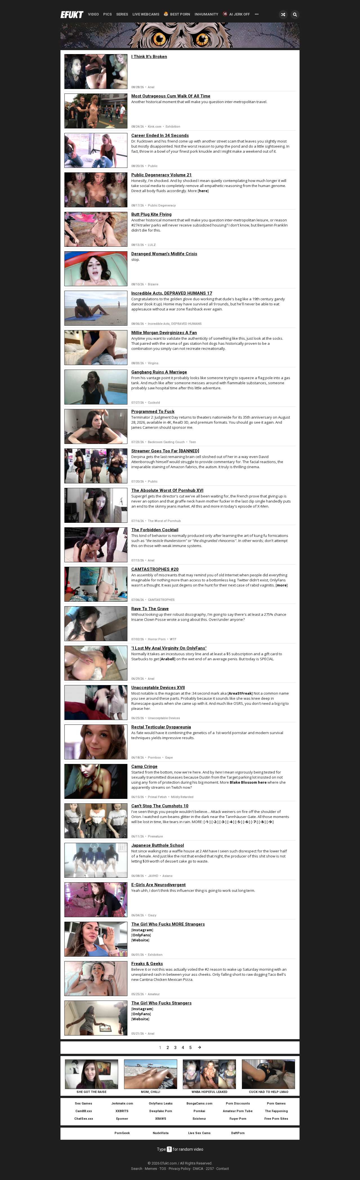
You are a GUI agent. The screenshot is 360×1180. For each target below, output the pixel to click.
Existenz (199, 1119)
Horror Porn (157, 639)
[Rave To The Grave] (95, 623)
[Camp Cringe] (95, 781)
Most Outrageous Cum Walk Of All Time (170, 96)
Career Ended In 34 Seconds (160, 135)
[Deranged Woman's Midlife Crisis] (95, 268)
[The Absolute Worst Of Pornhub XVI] (95, 505)
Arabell (167, 658)
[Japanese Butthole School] (95, 860)
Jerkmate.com (122, 1103)
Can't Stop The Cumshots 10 (159, 805)
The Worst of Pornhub (164, 521)
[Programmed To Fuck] (95, 426)
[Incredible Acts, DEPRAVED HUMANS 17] (95, 308)
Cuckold (154, 403)
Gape (169, 757)
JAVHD (153, 876)
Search (136, 1168)
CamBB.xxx (83, 1111)
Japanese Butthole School (157, 845)
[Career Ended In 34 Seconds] (95, 150)
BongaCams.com (199, 1103)
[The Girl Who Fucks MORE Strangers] (95, 939)
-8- (262, 821)
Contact (222, 1168)
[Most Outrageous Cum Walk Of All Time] (95, 111)
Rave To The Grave (150, 608)
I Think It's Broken (149, 56)
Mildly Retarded (182, 797)
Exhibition (173, 126)
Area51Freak (240, 693)
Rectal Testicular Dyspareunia (161, 727)
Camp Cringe (144, 766)
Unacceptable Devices (164, 718)
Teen (192, 442)
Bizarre (153, 284)
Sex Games (83, 1103)
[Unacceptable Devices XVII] (95, 702)
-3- (222, 821)
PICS (107, 14)
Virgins (153, 363)
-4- (230, 821)
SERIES (122, 14)
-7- (254, 821)
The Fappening (276, 1111)
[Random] (283, 14)
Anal (151, 87)
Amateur (154, 994)
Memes (151, 1168)
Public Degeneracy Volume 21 (161, 174)
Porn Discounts (238, 1103)
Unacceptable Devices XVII (158, 687)
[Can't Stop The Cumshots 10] (95, 820)
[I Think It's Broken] (95, 71)
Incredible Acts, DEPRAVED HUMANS (175, 324)
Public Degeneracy (162, 205)
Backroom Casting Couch (166, 442)
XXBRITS (122, 1111)
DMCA (198, 1168)
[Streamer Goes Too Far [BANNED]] (95, 465)
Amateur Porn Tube (238, 1111)
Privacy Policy (179, 1168)
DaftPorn (238, 1133)
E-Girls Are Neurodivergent (158, 884)
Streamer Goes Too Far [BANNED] (165, 451)
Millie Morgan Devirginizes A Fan (164, 332)
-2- (215, 821)
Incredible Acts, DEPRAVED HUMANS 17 (171, 293)
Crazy (152, 915)
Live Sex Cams (199, 1133)
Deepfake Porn (160, 1111)
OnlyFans (141, 934)
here (203, 190)
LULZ (152, 245)
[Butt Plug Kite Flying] (95, 229)
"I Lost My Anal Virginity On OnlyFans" (168, 648)
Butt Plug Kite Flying (151, 214)
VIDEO (93, 14)
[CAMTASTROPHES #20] (95, 584)
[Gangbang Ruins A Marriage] (95, 387)
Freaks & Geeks (147, 963)
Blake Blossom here (248, 782)
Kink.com (154, 126)
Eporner (122, 1119)
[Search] (295, 14)
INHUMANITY (206, 14)
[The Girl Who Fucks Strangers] (95, 1018)
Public (153, 166)
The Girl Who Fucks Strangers (161, 1003)
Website (140, 940)
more (282, 585)
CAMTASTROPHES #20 (155, 569)
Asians (167, 876)
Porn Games (276, 1103)
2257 (210, 1168)
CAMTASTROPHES (161, 600)
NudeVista (160, 1133)
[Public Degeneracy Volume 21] (95, 189)
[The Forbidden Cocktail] (95, 544)
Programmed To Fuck (152, 411)
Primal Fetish (157, 797)
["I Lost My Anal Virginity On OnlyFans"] (95, 663)
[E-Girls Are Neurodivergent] (95, 899)
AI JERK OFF (239, 14)
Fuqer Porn (238, 1119)
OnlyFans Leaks (161, 1103)
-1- (207, 821)
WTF (173, 639)
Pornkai (199, 1111)
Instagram (142, 929)
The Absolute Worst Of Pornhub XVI (167, 490)
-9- (270, 821)
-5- (238, 821)
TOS (162, 1168)
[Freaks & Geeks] (95, 978)
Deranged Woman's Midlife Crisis (164, 253)
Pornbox (154, 757)
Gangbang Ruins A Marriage (159, 372)
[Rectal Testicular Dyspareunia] (95, 742)
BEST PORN (180, 14)
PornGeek (122, 1133)
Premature (155, 836)
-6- (246, 821)
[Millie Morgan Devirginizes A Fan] (95, 347)
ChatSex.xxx (83, 1119)
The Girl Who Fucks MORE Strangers (168, 924)
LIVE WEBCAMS (145, 14)
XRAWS (160, 1119)
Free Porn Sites (276, 1119)
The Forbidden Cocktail (154, 529)
